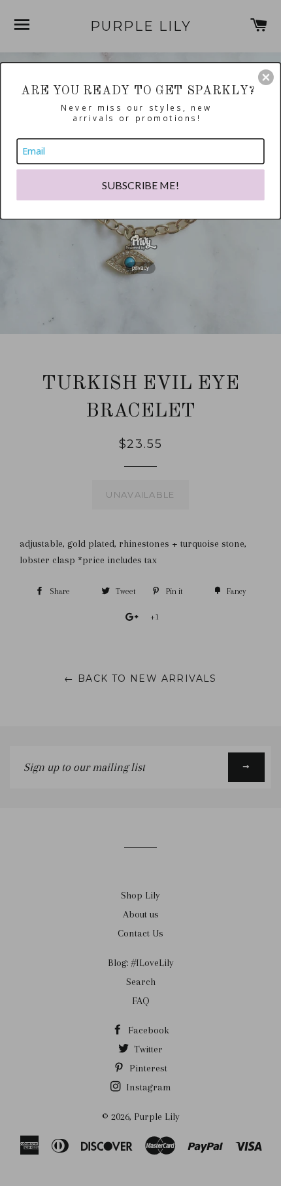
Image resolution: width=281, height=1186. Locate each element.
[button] (266, 77)
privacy (141, 267)
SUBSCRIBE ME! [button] (141, 184)
